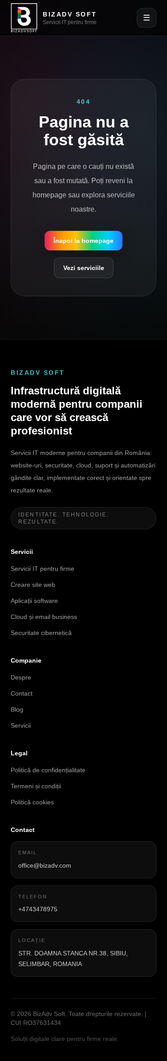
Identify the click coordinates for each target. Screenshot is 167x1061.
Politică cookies (32, 802)
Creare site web (33, 584)
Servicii (21, 725)
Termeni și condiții (36, 786)
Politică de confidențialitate (48, 770)
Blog (17, 709)
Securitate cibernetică (41, 632)
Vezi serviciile (83, 267)
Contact (22, 693)
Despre (21, 677)
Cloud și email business (44, 616)
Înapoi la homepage (83, 240)
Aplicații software (34, 600)
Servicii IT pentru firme (42, 568)
